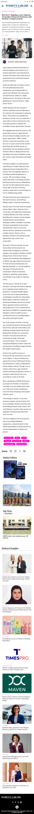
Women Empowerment (8, 11)
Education (8, 513)
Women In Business (21, 444)
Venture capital (6, 575)
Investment (7, 441)
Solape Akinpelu (16, 441)
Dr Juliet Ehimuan (8, 437)
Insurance (5, 783)
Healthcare (5, 695)
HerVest (24, 437)
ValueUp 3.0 (25, 441)
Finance (17, 437)
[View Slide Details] (17, 495)
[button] (11, 451)
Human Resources (7, 666)
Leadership (5, 606)
